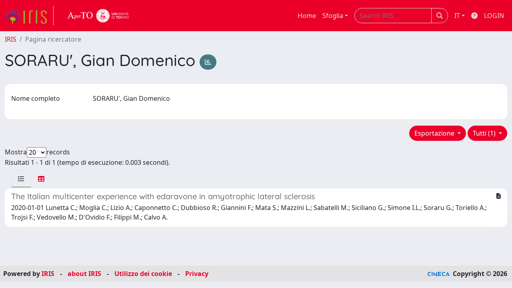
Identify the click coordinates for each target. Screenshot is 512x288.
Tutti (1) (485, 133)
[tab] (21, 178)
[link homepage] (29, 15)
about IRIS (84, 273)
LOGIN (494, 15)
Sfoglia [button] (332, 15)
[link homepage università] (98, 15)
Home (307, 15)
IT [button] (457, 15)
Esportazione (435, 133)
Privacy (196, 273)
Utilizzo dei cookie (143, 273)
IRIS (10, 39)
